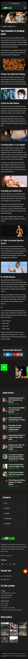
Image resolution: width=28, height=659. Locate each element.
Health (7, 513)
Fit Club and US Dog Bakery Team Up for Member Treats (16, 466)
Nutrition (5, 26)
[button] (25, 571)
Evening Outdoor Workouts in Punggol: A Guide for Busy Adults (17, 437)
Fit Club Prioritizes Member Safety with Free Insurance (16, 473)
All (6, 503)
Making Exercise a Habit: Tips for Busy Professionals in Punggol (17, 447)
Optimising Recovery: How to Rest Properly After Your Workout (16, 400)
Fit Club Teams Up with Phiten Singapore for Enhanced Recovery (17, 482)
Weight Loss (11, 26)
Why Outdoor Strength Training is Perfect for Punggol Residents (15, 427)
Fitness (8, 508)
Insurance (8, 518)
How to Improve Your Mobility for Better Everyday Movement (17, 410)
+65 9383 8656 (15, 3)
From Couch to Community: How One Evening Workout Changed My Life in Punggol (16, 457)
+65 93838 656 (7, 576)
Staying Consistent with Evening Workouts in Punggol (17, 419)
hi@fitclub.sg (6, 579)
